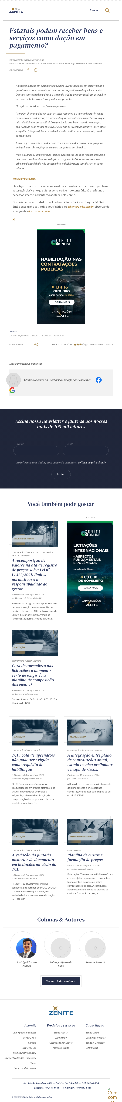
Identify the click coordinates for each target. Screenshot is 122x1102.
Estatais (40, 60)
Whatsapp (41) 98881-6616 (77, 1087)
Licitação (37, 661)
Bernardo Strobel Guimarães (89, 63)
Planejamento (95, 750)
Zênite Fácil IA (61, 1032)
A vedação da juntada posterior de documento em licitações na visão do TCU (34, 862)
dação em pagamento (42, 336)
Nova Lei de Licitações (43, 552)
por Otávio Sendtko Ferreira (24, 878)
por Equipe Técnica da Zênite (80, 868)
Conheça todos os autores (61, 981)
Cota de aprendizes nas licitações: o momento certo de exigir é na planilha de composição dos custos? (33, 675)
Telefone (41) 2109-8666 (47, 1087)
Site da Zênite (29, 1037)
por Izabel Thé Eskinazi (77, 778)
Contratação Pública (22, 552)
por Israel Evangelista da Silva (25, 693)
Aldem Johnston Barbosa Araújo (61, 63)
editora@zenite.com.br (81, 206)
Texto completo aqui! (24, 178)
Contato (32, 1042)
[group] (26, 950)
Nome (20, 443)
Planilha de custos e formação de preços (85, 857)
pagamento (58, 336)
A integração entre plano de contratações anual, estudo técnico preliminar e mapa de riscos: (89, 762)
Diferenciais (92, 1047)
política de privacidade (92, 462)
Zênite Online (92, 1032)
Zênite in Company (95, 1042)
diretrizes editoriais (39, 211)
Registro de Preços (21, 555)
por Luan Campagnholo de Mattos (27, 778)
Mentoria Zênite (61, 1047)
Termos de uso (29, 1047)
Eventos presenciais (95, 1037)
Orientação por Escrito (61, 1042)
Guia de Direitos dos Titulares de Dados (20, 1060)
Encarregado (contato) (25, 1067)
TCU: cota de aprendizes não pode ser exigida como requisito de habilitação (33, 762)
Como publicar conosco (24, 1032)
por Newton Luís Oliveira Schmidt (27, 598)
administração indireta (20, 336)
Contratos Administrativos (22, 60)
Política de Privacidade (24, 1052)
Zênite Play (61, 1037)
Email (69, 443)
